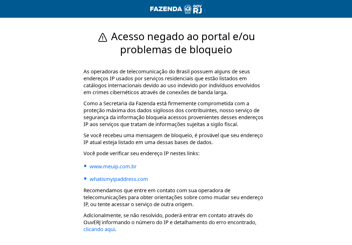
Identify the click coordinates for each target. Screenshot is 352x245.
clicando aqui (99, 229)
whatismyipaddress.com (119, 179)
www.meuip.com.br (113, 166)
